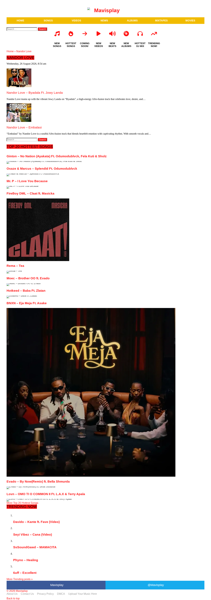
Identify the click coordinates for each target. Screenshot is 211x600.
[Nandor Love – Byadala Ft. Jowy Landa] (19, 86)
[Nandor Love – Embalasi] (19, 121)
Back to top (13, 598)
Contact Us (27, 593)
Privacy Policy (45, 593)
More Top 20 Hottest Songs (22, 503)
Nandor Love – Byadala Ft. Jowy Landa (35, 92)
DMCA (61, 593)
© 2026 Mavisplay (17, 590)
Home (10, 51)
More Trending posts (20, 579)
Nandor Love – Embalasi (24, 127)
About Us (12, 593)
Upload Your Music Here (82, 593)
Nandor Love (23, 51)
